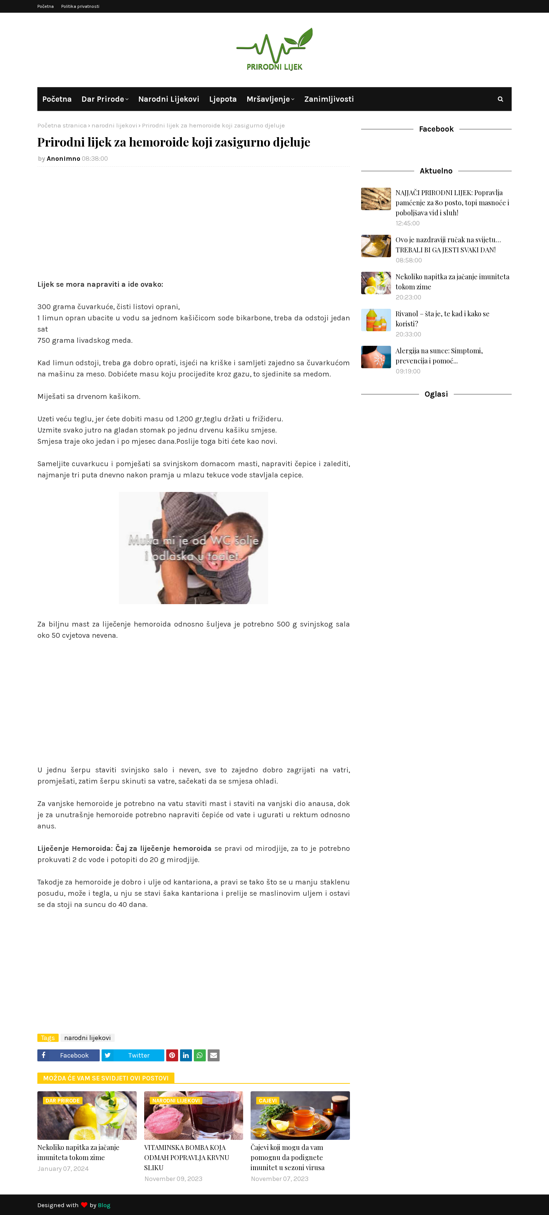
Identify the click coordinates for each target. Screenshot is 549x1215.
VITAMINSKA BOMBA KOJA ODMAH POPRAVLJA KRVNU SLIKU (186, 1157)
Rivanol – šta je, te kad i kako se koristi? (443, 318)
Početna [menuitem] (57, 99)
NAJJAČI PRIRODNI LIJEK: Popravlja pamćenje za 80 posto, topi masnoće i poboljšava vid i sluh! (452, 202)
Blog (104, 1205)
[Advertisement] (193, 226)
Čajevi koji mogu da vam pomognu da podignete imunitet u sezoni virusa (288, 1157)
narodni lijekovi (114, 125)
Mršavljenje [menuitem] (268, 99)
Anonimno (63, 158)
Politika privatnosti (80, 6)
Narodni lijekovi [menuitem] (168, 99)
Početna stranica (62, 125)
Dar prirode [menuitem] (102, 99)
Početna (45, 6)
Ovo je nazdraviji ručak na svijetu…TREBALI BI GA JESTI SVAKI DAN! (448, 244)
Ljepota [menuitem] (223, 99)
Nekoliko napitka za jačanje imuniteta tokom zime (78, 1152)
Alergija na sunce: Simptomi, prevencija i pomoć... (439, 355)
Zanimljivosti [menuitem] (329, 99)
